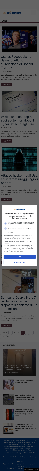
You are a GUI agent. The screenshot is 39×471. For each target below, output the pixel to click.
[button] (19, 232)
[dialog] (19, 235)
